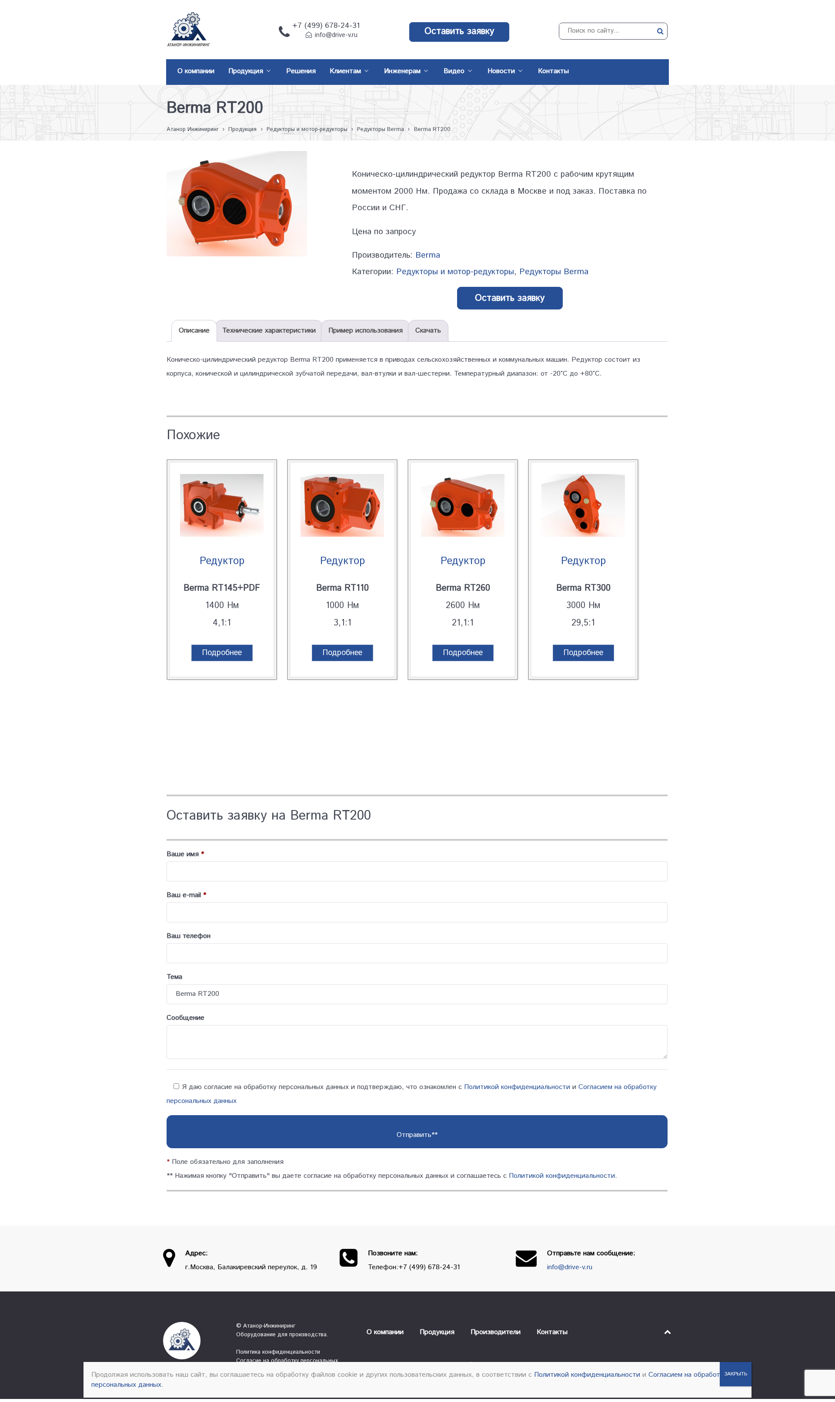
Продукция (437, 1332)
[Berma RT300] (583, 507)
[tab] (194, 331)
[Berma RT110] (342, 507)
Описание (194, 331)
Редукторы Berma (553, 272)
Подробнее (222, 653)
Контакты (552, 1332)
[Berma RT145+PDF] (222, 507)
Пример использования (365, 331)
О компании (385, 1332)
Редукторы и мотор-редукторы (455, 272)
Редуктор (222, 561)
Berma (427, 255)
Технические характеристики (269, 331)
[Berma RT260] (463, 507)
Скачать (428, 331)
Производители (496, 1332)
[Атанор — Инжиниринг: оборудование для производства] (193, 1340)
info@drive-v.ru (336, 35)
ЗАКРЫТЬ (735, 1374)
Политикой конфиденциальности (517, 1087)
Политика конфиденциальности (278, 1352)
